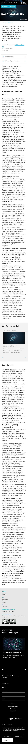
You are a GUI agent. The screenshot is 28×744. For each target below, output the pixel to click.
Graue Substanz (8, 66)
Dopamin (7, 531)
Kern (17, 475)
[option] (14, 341)
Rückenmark (11, 495)
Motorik (3, 602)
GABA (21, 472)
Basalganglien (6, 417)
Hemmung (14, 477)
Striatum (16, 244)
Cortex (14, 72)
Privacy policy (15, 730)
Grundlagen (5, 6)
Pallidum (7, 271)
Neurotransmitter (15, 472)
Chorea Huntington (7, 566)
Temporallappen (14, 140)
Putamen (18, 181)
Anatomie (12, 6)
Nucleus (15, 461)
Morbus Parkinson (7, 559)
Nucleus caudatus (18, 180)
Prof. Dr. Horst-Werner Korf (8, 611)
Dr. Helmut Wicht (9, 22)
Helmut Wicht (5, 606)
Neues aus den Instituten (10, 637)
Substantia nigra (20, 513)
